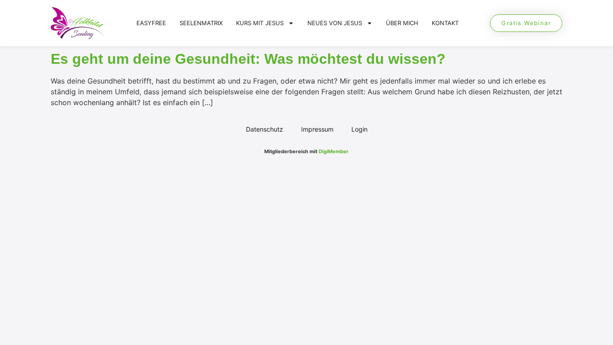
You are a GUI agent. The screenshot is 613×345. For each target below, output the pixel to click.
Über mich (402, 23)
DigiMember (334, 151)
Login (359, 129)
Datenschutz (264, 129)
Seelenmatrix (201, 23)
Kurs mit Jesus (260, 23)
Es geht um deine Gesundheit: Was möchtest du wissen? (248, 59)
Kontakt (445, 23)
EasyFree (151, 23)
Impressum (317, 129)
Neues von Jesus (334, 23)
